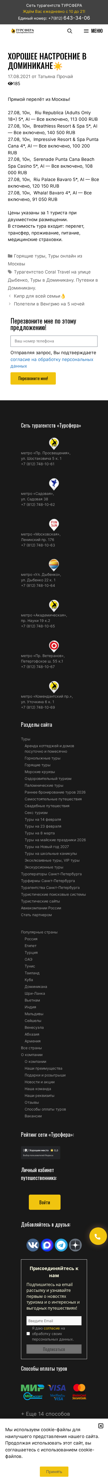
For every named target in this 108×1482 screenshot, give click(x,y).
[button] (101, 1426)
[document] (54, 741)
